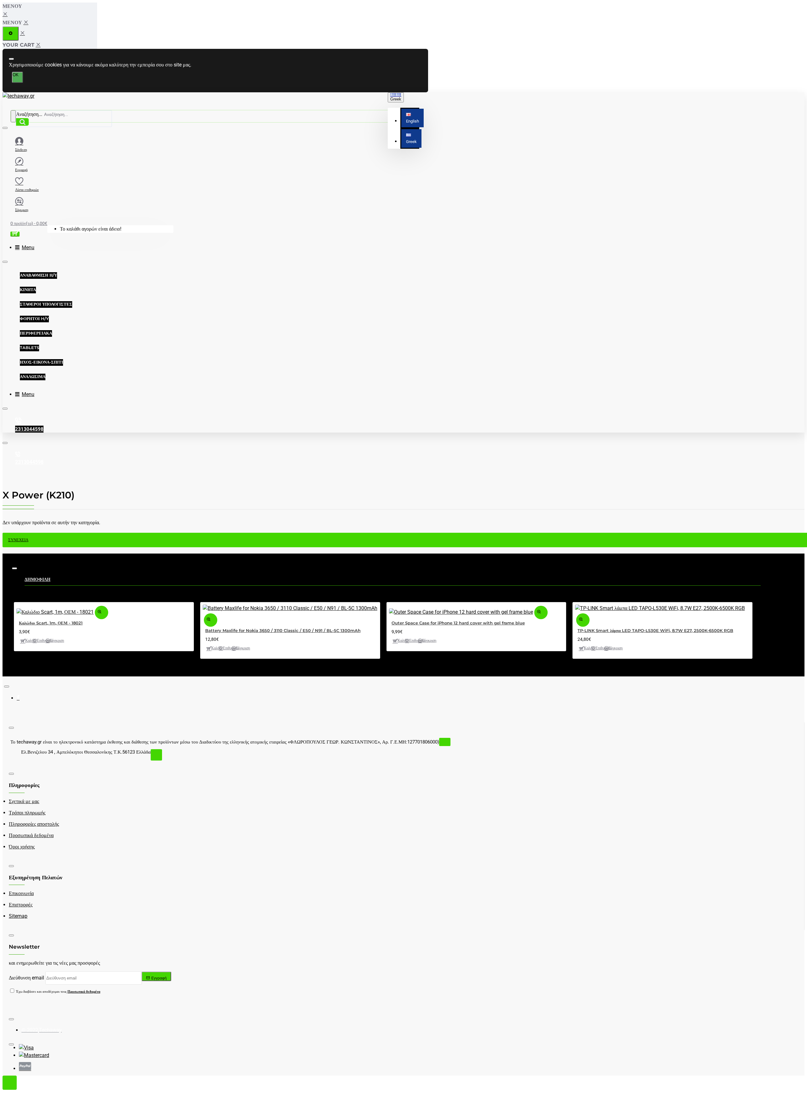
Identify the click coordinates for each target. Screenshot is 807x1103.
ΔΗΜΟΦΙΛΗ (37, 579)
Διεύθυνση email (26, 978)
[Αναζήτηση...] (13, 116)
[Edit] (11, 59)
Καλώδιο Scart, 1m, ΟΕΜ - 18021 (51, 622)
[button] (412, 118)
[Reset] (11, 33)
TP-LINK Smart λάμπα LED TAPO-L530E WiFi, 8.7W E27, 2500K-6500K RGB (655, 630)
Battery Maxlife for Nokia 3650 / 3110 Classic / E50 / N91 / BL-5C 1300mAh (283, 630)
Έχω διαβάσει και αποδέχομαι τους (57, 992)
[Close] (6, 14)
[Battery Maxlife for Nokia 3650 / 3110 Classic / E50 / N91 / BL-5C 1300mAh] (290, 608)
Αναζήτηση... (29, 114)
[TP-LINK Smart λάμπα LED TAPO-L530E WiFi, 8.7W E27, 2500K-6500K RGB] (660, 608)
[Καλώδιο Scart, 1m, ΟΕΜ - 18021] (55, 612)
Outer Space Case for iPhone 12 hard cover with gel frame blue (458, 622)
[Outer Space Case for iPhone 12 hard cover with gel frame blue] (461, 612)
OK (16, 74)
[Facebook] (23, 700)
